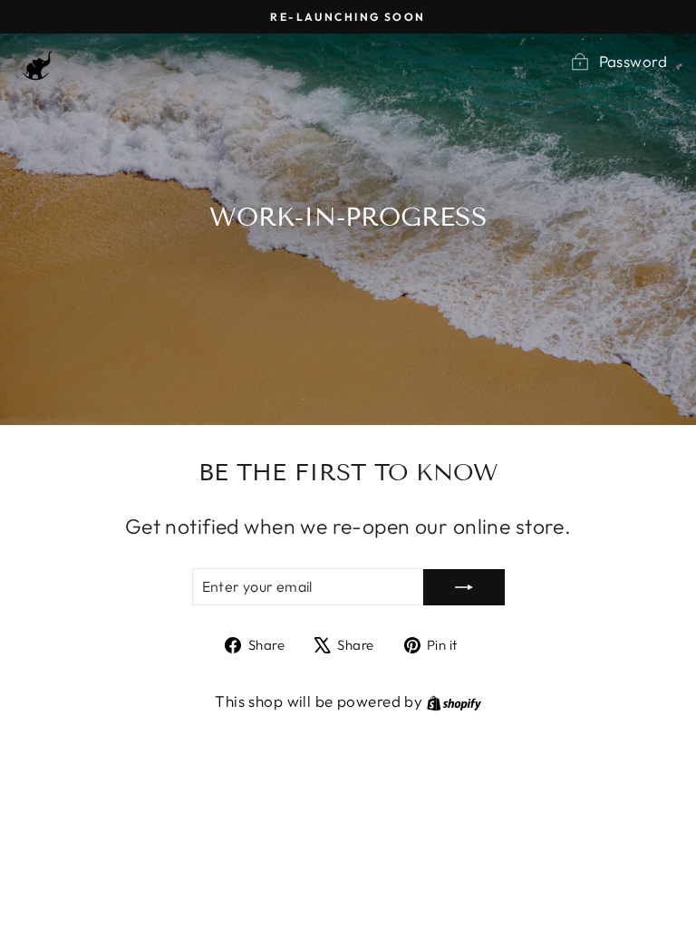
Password (633, 61)
